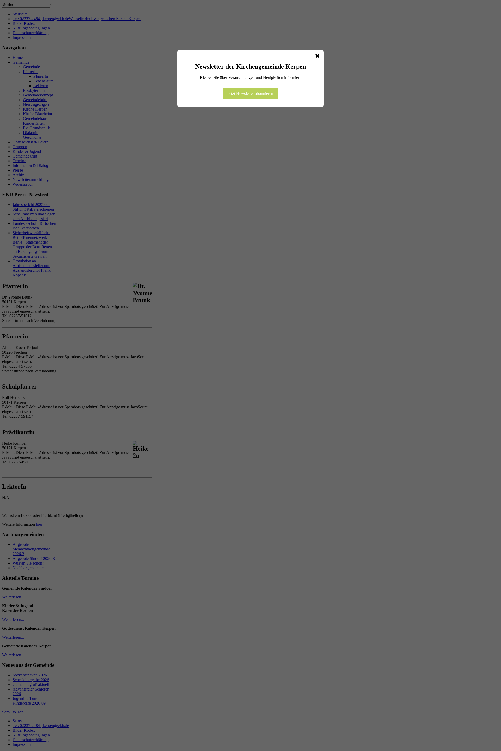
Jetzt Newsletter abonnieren (250, 93)
